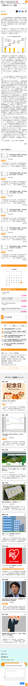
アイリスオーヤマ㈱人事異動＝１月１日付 (12, 565)
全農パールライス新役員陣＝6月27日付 (11, 534)
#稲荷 (18, 357)
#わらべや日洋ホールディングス (8, 364)
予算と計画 (11, 567)
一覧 (24, 381)
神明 (3, 603)
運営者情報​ (3, 657)
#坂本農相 (16, 353)
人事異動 (11, 569)
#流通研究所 (13, 357)
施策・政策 (12, 472)
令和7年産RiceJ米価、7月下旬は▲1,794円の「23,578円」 (18, 192)
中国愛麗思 (22, 569)
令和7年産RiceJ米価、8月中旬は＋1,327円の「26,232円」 (18, 155)
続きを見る (25, 168)
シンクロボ (16, 569)
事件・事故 (11, 636)
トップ (2, 651)
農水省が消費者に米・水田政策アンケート (12, 502)
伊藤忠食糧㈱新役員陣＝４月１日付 (12, 329)
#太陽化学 (10, 361)
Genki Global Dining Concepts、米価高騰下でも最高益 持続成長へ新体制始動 (14, 599)
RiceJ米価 (3, 160)
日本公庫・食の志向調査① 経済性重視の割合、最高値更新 (14, 344)
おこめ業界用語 (8, 317)
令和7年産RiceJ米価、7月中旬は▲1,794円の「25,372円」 (18, 210)
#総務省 (22, 357)
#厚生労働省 (4, 361)
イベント (11, 402)
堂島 (2, 14)
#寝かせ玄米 (4, 363)
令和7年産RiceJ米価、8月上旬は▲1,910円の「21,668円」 (18, 173)
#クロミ (11, 353)
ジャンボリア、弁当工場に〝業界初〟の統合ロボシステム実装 (15, 332)
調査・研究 (12, 504)
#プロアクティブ (22, 355)
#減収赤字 (9, 359)
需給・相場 (3, 11)
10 (9, 277)
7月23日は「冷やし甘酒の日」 (9, 401)
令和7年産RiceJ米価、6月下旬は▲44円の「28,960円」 (18, 247)
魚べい (6, 603)
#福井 (2, 353)
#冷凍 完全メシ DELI (17, 359)
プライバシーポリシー (6, 660)
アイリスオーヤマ (5, 569)
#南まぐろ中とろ (17, 361)
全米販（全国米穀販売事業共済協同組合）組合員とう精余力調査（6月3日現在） (14, 336)
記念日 (3, 404)
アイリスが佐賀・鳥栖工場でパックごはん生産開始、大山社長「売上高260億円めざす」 (15, 340)
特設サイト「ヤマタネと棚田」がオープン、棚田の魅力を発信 (14, 469)
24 (9, 282)
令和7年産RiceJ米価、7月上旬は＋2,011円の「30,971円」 (18, 228)
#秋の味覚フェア (5, 357)
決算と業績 (11, 602)
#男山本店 (10, 363)
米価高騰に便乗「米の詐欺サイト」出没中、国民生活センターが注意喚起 (14, 634)
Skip (18, 683)
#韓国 (24, 359)
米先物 (5, 14)
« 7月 (6, 269)
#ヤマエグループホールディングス (9, 355)
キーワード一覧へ (14, 368)
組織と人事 (11, 535)
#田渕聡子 (3, 359)
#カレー (6, 353)
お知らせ (3, 654)
